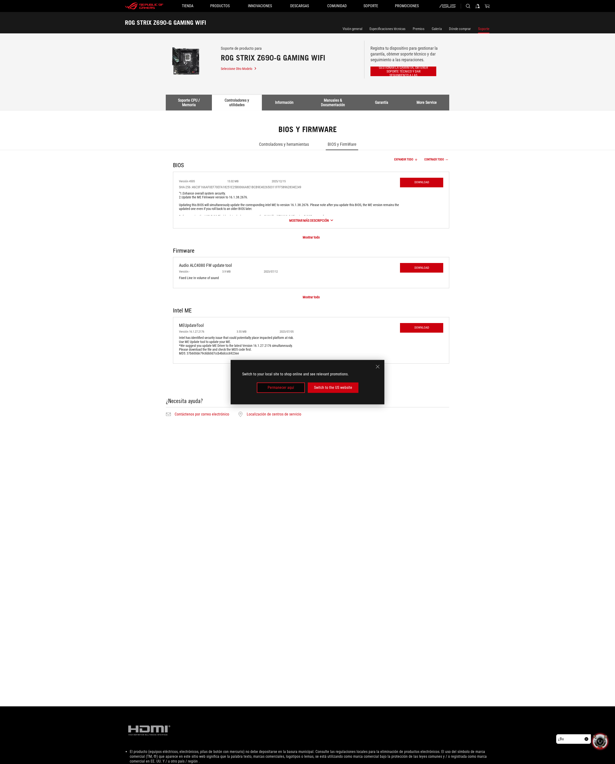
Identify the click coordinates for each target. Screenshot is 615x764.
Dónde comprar (460, 29)
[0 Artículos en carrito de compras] (487, 6)
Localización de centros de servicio (274, 414)
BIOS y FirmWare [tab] (342, 144)
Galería (437, 29)
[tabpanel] (307, 271)
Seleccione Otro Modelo (236, 69)
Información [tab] (284, 102)
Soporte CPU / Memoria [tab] (189, 102)
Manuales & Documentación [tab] (333, 102)
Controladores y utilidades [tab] (237, 102)
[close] (378, 366)
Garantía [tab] (381, 102)
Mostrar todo (311, 237)
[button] (421, 182)
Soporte (483, 29)
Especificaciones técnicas (387, 29)
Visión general (352, 29)
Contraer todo (434, 159)
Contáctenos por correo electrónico (202, 414)
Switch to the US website (333, 387)
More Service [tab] (427, 102)
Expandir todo (403, 159)
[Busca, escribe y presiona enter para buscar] (468, 6)
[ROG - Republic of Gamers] (144, 6)
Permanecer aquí (281, 387)
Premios (418, 29)
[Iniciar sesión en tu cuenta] (477, 6)
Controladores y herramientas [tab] (284, 144)
